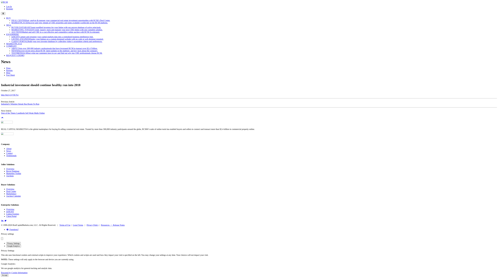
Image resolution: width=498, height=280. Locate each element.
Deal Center (11, 191)
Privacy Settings (13, 243)
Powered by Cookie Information (14, 273)
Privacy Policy (93, 225)
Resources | (107, 225)
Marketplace (11, 194)
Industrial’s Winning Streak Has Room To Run (20, 104)
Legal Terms (78, 225)
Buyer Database (12, 171)
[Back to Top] (2, 117)
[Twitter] (5, 221)
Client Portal (11, 216)
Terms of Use (64, 225)
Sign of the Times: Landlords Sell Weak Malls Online (23, 113)
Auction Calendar (13, 196)
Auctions (10, 176)
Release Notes (119, 225)
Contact (9, 153)
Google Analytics (13, 246)
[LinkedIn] (2, 221)
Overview (10, 169)
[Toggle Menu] (3, 13)
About (8, 149)
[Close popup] (2, 238)
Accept (4, 275)
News (8, 151)
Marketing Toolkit (13, 173)
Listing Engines (12, 214)
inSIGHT (10, 212)
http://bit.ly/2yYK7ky (10, 95)
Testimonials (11, 156)
